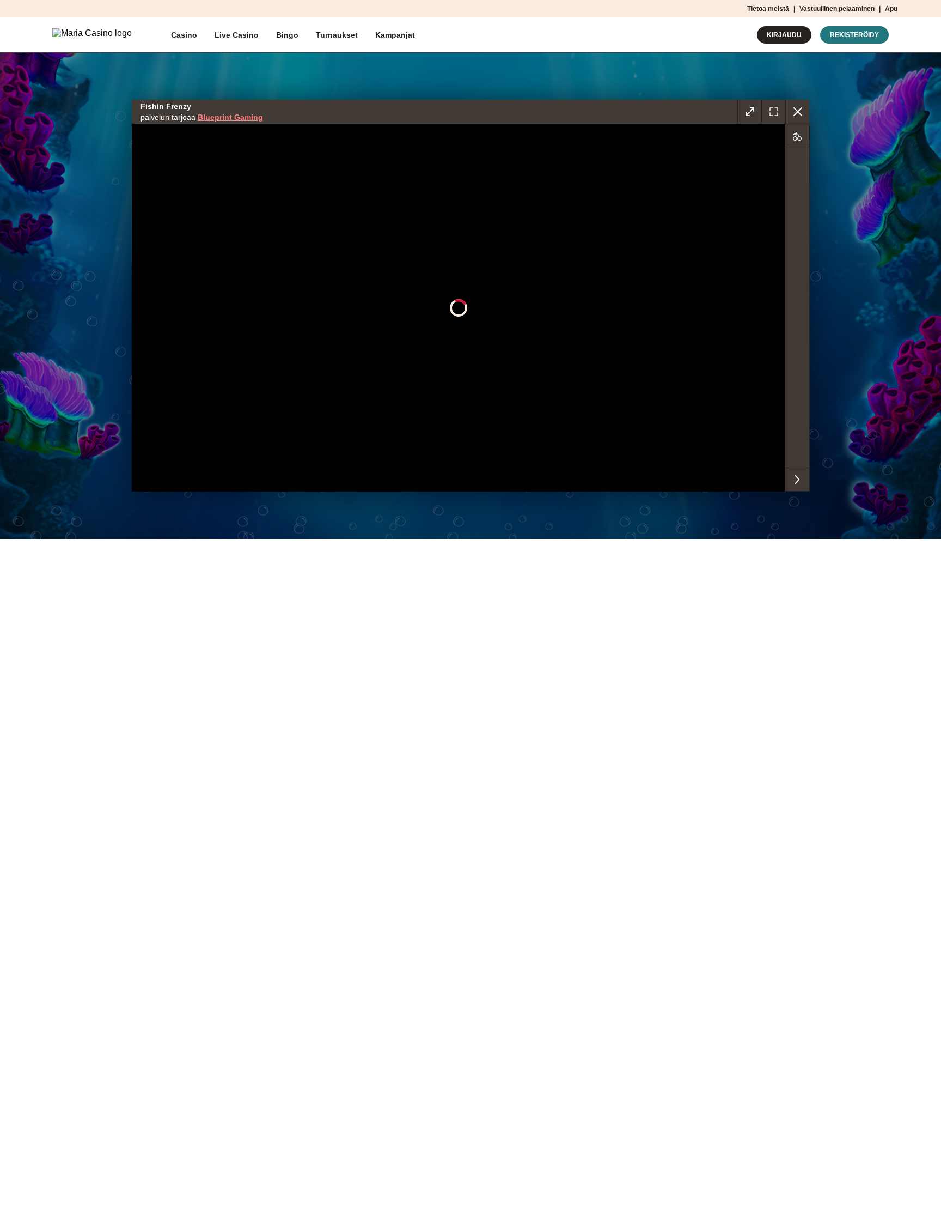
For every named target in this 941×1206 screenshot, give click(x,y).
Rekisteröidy (854, 35)
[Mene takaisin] (797, 112)
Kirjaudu (784, 35)
